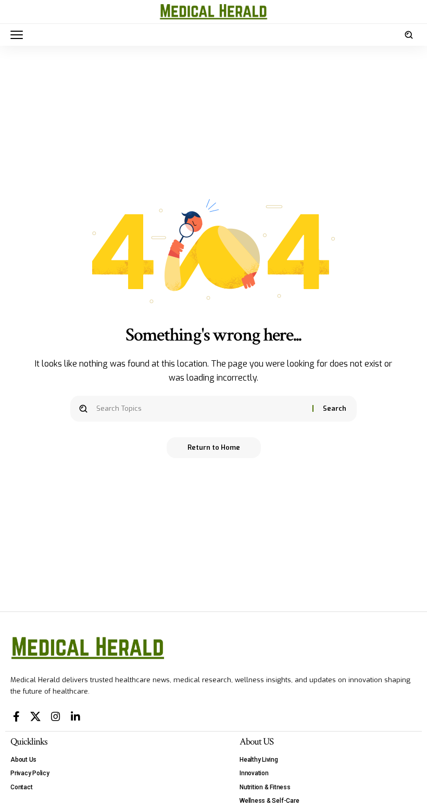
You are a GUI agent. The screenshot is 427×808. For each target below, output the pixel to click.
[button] (19, 35)
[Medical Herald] (213, 12)
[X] (35, 716)
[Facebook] (16, 716)
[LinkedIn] (75, 716)
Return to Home (213, 447)
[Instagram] (55, 716)
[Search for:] (200, 409)
